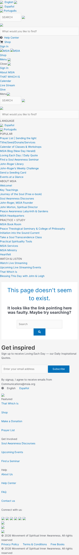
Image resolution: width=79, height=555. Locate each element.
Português (10, 10)
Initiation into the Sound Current (20, 232)
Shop (7, 42)
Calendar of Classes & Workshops (20, 146)
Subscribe (59, 368)
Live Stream (7, 85)
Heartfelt (5, 254)
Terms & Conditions (35, 544)
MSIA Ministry (8, 250)
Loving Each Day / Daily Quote (19, 155)
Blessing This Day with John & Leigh (22, 276)
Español (9, 6)
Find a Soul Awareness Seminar (19, 159)
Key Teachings (9, 189)
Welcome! (6, 185)
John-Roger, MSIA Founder (16, 202)
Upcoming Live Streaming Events (20, 267)
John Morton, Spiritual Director (19, 207)
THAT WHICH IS (10, 76)
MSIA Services (9, 245)
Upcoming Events (12, 452)
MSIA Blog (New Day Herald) (17, 150)
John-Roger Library (12, 163)
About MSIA (7, 72)
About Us (7, 474)
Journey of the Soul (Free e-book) (21, 194)
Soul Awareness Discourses (17, 198)
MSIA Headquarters (12, 215)
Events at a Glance (11, 176)
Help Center (11, 37)
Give (3, 89)
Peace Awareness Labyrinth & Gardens (24, 211)
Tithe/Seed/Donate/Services (17, 142)
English (9, 2)
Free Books (57, 544)
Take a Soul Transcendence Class (21, 237)
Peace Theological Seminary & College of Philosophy (32, 228)
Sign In (4, 46)
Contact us (8, 500)
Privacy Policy (10, 544)
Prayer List (8, 430)
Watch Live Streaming (13, 263)
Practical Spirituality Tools (16, 241)
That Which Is (8, 271)
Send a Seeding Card (13, 172)
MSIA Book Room (10, 224)
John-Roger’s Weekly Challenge (19, 168)
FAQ (3, 492)
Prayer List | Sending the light (18, 138)
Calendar (5, 80)
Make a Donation (11, 421)
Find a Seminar (10, 461)
